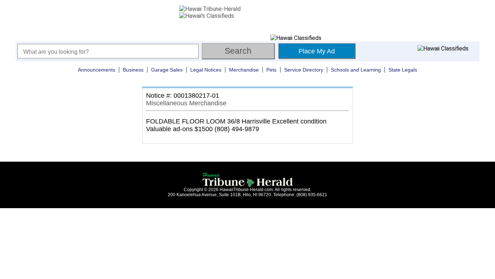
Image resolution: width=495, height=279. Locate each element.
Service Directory (303, 70)
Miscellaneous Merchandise (186, 103)
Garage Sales (167, 70)
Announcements (96, 70)
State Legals (402, 70)
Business (133, 70)
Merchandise (244, 70)
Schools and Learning (356, 70)
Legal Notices (205, 70)
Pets (271, 70)
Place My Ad (317, 51)
